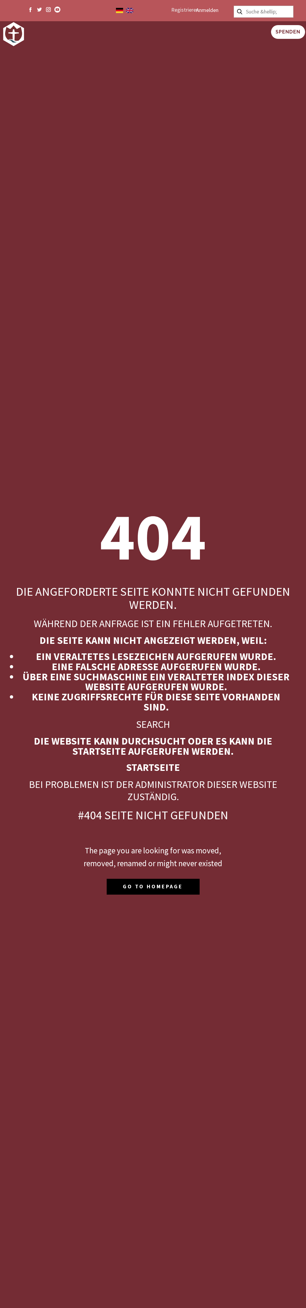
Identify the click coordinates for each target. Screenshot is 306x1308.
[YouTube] (57, 10)
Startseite (153, 767)
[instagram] (48, 10)
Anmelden (207, 10)
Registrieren (185, 9)
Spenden (288, 32)
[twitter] (39, 10)
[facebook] (30, 10)
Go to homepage (153, 886)
